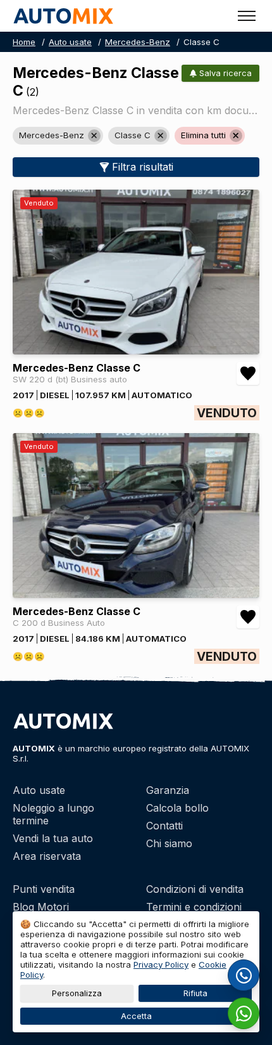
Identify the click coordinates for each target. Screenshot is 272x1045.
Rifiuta (195, 993)
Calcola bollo (177, 808)
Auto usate (70, 42)
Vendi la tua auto (53, 838)
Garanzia (167, 790)
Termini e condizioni (194, 906)
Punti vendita (44, 889)
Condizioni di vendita (195, 889)
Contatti (164, 825)
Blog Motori (41, 906)
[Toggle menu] (246, 16)
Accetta (136, 1016)
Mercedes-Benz (137, 42)
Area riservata (47, 856)
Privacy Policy (161, 964)
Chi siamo (169, 843)
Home (24, 42)
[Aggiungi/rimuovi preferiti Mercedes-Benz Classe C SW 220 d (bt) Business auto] (248, 373)
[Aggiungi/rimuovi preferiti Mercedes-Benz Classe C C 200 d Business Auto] (248, 617)
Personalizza (77, 993)
